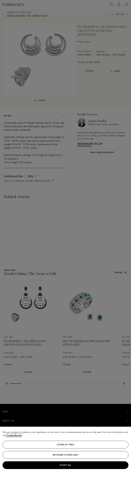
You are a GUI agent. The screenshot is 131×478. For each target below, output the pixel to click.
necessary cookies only (65, 455)
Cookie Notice (14, 435)
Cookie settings (65, 444)
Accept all (65, 465)
